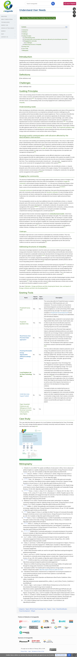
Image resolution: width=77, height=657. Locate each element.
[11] (60, 186)
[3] (63, 121)
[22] (62, 273)
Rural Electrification (62, 609)
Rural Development (24, 611)
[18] (44, 255)
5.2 (27, 490)
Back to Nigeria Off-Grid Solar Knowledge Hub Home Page (38, 18)
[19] (43, 261)
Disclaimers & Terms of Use (38, 651)
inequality (21, 102)
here (36, 426)
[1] (32, 98)
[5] (35, 151)
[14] (37, 225)
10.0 (25, 523)
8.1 (26, 511)
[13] (64, 186)
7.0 (24, 506)
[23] (46, 346)
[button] (61, 655)
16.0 (25, 559)
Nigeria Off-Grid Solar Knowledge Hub (35, 609)
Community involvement (25, 190)
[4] (64, 121)
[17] (42, 255)
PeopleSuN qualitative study (66, 127)
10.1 (27, 523)
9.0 (24, 517)
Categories (22, 609)
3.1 (26, 479)
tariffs (44, 148)
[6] (58, 162)
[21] (26, 270)
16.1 (27, 559)
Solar (53, 609)
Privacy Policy (24, 651)
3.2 (27, 479)
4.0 (24, 484)
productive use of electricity (45, 127)
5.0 (24, 490)
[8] (39, 171)
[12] (62, 186)
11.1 (27, 531)
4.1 (26, 484)
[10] (42, 171)
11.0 (25, 531)
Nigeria (49, 609)
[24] (51, 375)
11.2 (29, 531)
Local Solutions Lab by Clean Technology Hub (26, 374)
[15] (64, 226)
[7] (38, 171)
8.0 (24, 511)
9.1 (26, 517)
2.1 (26, 473)
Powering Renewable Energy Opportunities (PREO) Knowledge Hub (26, 354)
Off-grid (33, 611)
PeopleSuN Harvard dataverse (59, 312)
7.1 (26, 506)
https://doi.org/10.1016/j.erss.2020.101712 (50, 569)
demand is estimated (52, 192)
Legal (29, 651)
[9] (40, 171)
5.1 (26, 490)
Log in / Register (70, 3)
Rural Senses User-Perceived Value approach (25, 337)
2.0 (24, 473)
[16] (46, 242)
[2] (33, 98)
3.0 (24, 479)
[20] (65, 264)
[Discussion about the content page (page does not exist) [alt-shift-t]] (74, 9)
